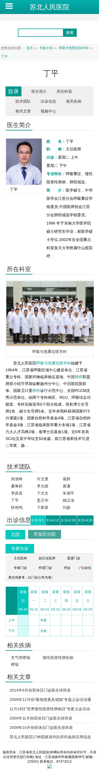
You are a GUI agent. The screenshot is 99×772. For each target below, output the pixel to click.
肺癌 (78, 377)
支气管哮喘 (20, 657)
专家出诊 (20, 548)
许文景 (42, 479)
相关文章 (23, 111)
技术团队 (23, 101)
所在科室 (64, 91)
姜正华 (42, 500)
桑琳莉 (17, 486)
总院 (15, 534)
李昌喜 (17, 493)
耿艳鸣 (17, 507)
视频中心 (48, 111)
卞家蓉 (42, 507)
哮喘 (15, 664)
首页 (29, 48)
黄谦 (66, 486)
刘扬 (66, 507)
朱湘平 (68, 493)
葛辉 (66, 479)
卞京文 (42, 493)
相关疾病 (73, 101)
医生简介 (39, 91)
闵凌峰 (17, 479)
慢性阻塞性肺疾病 (58, 657)
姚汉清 (68, 500)
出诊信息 (48, 101)
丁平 (15, 500)
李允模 (42, 486)
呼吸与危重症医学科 (49, 351)
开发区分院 (45, 534)
